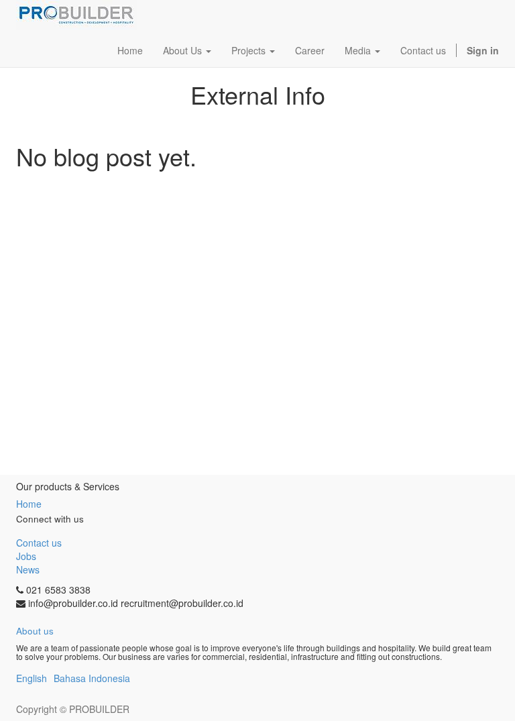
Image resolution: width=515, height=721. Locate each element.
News (28, 569)
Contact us (39, 542)
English (31, 678)
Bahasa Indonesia (92, 678)
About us (35, 630)
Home (29, 503)
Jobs (26, 556)
